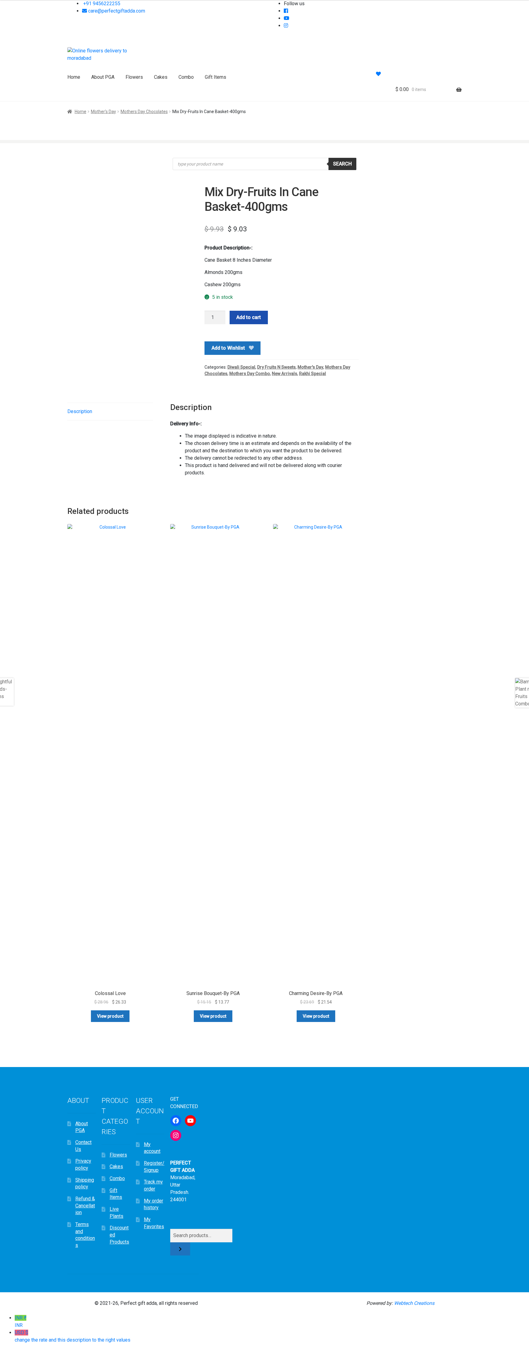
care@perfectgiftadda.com (116, 11)
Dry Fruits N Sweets (276, 367)
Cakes (160, 77)
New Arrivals (284, 373)
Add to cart (248, 317)
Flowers (134, 77)
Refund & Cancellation (85, 1205)
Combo (186, 77)
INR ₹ (20, 1321)
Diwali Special (241, 367)
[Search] (180, 1249)
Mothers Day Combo (249, 373)
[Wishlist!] (378, 74)
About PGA (102, 77)
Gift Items (215, 77)
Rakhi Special (312, 373)
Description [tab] (79, 411)
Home (73, 77)
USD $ (72, 1336)
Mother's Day (103, 111)
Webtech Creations (414, 1303)
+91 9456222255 (101, 3)
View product (110, 1016)
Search (342, 164)
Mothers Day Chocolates (144, 111)
